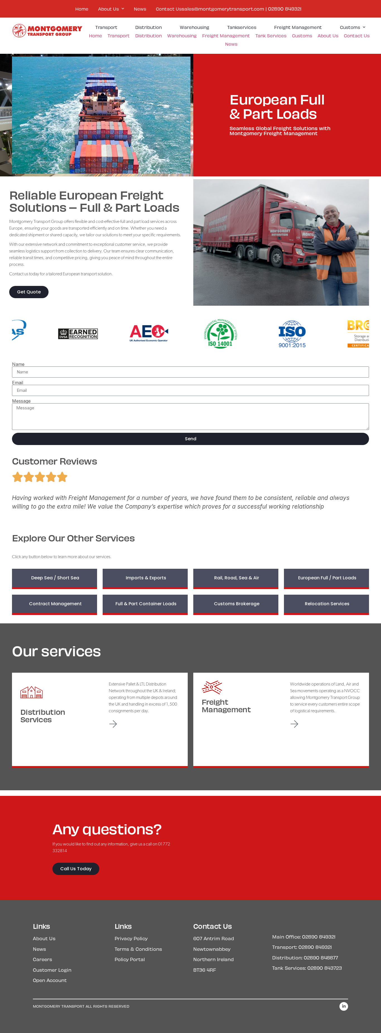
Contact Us (169, 8)
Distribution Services (42, 715)
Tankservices (241, 27)
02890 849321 (285, 8)
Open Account (50, 980)
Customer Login (52, 970)
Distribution (148, 27)
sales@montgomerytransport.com (223, 8)
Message (21, 401)
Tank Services (270, 35)
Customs (350, 27)
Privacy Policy (131, 938)
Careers (42, 959)
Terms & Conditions (138, 949)
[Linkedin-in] (343, 1006)
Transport (106, 27)
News (140, 8)
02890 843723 (324, 968)
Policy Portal (130, 959)
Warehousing (194, 27)
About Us (108, 8)
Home (81, 8)
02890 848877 (321, 957)
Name (18, 364)
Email (17, 382)
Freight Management (298, 27)
